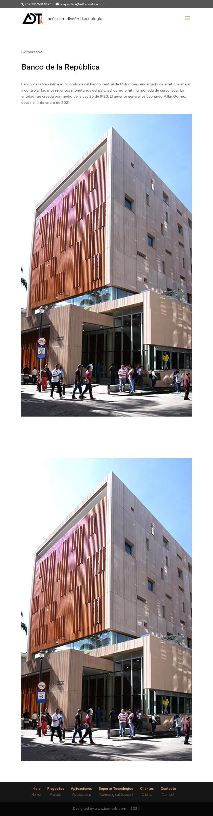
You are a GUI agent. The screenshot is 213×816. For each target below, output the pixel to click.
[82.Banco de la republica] (106, 761)
